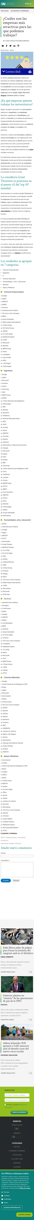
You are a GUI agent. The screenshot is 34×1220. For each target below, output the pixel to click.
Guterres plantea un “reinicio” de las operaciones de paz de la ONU (18, 998)
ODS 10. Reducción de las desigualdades (14, 1063)
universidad (4, 843)
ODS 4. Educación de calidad (10, 1060)
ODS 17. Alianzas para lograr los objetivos (14, 1013)
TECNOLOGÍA (17, 1155)
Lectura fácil (12, 72)
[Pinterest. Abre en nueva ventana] (18, 45)
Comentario (5, 860)
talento (17, 253)
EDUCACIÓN (13, 1055)
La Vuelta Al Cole (6, 1066)
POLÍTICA (4, 1005)
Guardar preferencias (12, 1207)
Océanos (4, 965)
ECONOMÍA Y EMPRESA (20, 11)
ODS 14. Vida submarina (8, 962)
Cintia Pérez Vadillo (7, 1020)
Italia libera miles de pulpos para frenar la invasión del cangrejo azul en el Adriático (18, 950)
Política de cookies (24, 1188)
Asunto (3, 853)
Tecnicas (6, 1192)
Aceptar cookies (24, 1214)
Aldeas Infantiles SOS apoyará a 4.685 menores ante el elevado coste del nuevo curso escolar (16, 1047)
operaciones (5, 1015)
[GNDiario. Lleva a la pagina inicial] (7, 4)
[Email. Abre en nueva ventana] (3, 45)
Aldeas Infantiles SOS (8, 1069)
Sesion (6, 1202)
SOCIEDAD (4, 1055)
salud (31, 149)
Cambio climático (6, 968)
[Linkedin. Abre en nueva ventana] (14, 45)
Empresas (18, 843)
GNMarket (17, 1133)
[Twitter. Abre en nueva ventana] (10, 45)
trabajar (11, 843)
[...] (17, 1129)
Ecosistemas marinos (14, 965)
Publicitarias (7, 1199)
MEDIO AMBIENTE (7, 957)
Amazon (3, 95)
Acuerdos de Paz (15, 1015)
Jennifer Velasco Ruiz (8, 972)
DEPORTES (17, 1163)
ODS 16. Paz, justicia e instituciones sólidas (14, 1010)
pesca (15, 968)
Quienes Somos (17, 1125)
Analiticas (7, 1195)
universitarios (5, 211)
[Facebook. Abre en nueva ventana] (7, 45)
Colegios (15, 1066)
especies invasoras (23, 962)
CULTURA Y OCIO (17, 1159)
